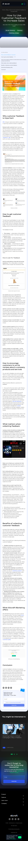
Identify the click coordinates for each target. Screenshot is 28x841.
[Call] (24, 4)
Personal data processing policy (14, 829)
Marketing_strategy (14, 33)
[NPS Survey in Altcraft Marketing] (14, 653)
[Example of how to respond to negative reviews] (14, 157)
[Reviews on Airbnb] (14, 202)
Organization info (14, 832)
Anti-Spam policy (14, 825)
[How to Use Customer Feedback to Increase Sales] (14, 83)
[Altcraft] (7, 3)
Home (3, 9)
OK (19, 837)
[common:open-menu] (3, 3)
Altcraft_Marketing (10, 30)
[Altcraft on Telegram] (18, 819)
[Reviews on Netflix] (14, 449)
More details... (13, 838)
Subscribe (14, 705)
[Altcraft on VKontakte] (9, 819)
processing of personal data (16, 702)
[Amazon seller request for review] (14, 278)
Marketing (19, 30)
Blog (7, 9)
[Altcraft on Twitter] (15, 819)
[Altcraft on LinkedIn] (12, 819)
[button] (8, 54)
